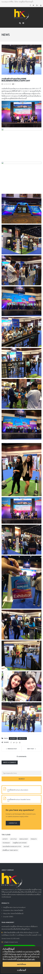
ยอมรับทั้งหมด (21, 964)
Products (34, 839)
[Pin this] (20, 742)
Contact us (13, 823)
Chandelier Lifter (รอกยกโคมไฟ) (13, 910)
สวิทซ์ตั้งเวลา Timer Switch (10, 850)
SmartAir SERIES (8, 916)
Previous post (12, 749)
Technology (6, 843)
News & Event (24, 839)
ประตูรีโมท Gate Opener (19, 843)
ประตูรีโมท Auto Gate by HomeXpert (14, 907)
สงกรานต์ (26, 846)
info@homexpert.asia (11, 942)
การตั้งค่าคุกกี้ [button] (21, 970)
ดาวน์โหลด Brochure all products (17, 790)
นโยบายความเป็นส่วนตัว (26, 959)
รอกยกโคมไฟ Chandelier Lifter (12, 846)
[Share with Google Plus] (17, 742)
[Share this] (11, 742)
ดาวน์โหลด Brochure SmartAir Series (18, 799)
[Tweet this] (14, 742)
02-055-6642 (15, 938)
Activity (13, 738)
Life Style (22, 738)
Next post (30, 749)
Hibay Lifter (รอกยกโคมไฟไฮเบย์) (13, 913)
